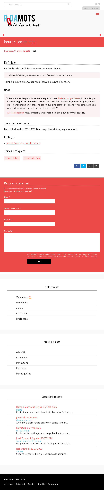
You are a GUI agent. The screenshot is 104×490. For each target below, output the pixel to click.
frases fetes (12, 157)
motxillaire (22, 302)
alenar (19, 307)
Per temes (21, 368)
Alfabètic (21, 352)
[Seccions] (98, 14)
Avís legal (8, 484)
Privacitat (20, 484)
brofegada (22, 318)
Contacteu (53, 484)
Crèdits (41, 484)
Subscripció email (91, 8)
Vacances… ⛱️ (23, 297)
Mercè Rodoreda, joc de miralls (23, 143)
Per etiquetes (23, 373)
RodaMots (9, 479)
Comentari (8, 231)
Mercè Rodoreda (15, 112)
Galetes (31, 484)
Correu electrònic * (12, 208)
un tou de (21, 313)
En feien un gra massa (69, 98)
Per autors (22, 362)
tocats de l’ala (32, 157)
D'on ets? (8, 219)
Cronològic (22, 357)
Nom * (7, 197)
